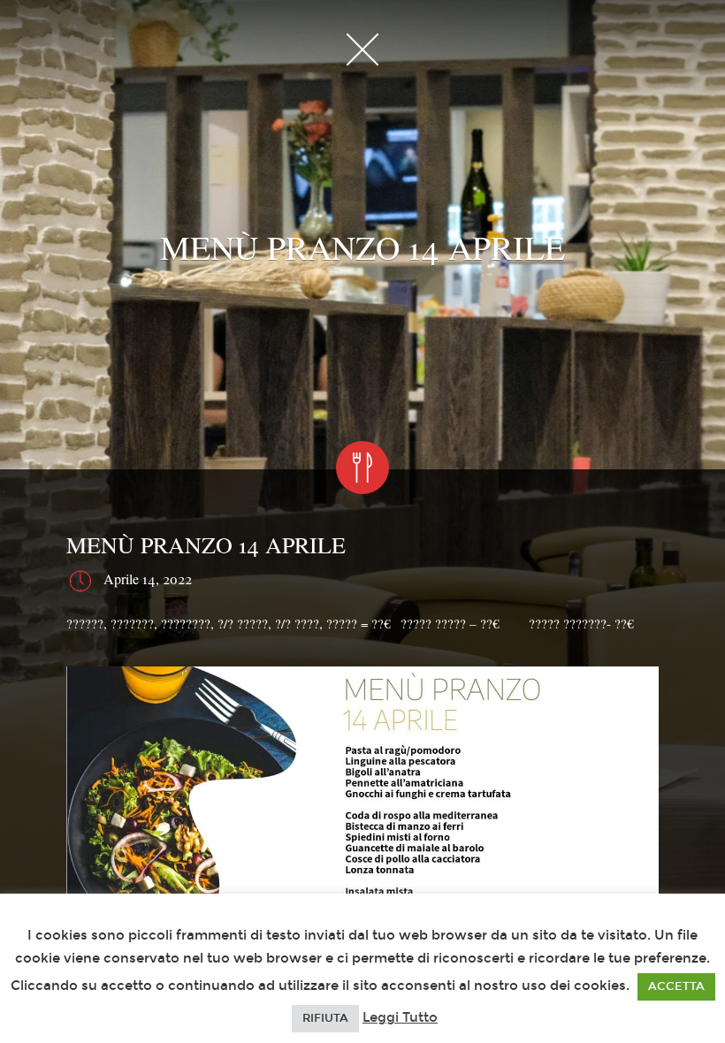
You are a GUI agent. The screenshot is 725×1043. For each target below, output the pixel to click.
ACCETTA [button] (676, 986)
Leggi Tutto (400, 1017)
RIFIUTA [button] (325, 1018)
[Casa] (362, 49)
